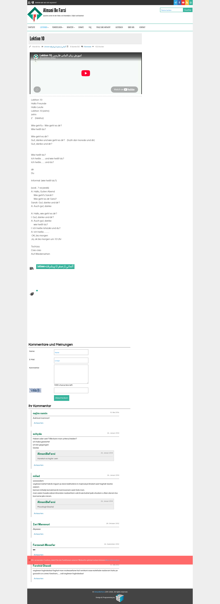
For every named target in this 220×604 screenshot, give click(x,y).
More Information (112, 560)
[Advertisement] (48, 323)
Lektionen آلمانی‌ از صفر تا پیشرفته (55, 47)
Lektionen (43, 27)
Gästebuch (119, 27)
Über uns (131, 27)
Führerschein (57, 27)
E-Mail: (32, 360)
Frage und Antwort (103, 27)
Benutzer (70, 27)
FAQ (90, 27)
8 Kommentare (87, 47)
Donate (81, 27)
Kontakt (142, 27)
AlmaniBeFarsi (99, 592)
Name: (32, 351)
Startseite (31, 27)
